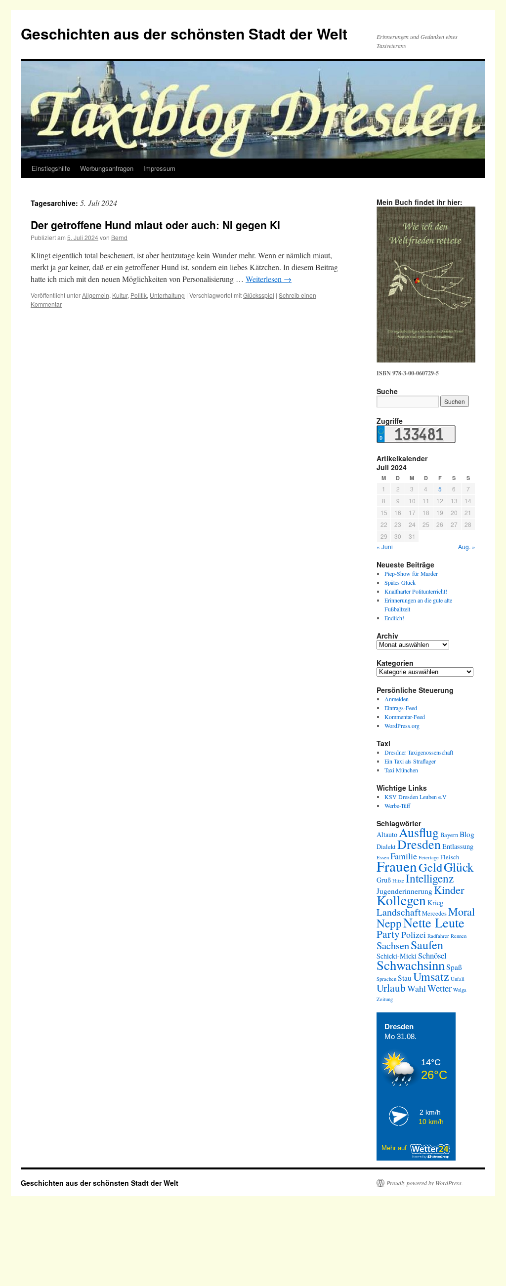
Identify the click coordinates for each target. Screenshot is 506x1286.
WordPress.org (402, 725)
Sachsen (393, 945)
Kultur (119, 295)
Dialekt (386, 847)
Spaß (454, 967)
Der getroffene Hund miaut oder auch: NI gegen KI (155, 224)
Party (388, 933)
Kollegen (401, 900)
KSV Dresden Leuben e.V (415, 797)
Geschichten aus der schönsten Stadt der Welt (184, 33)
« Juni (385, 546)
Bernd (119, 237)
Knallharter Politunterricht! (415, 591)
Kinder (449, 889)
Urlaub (391, 987)
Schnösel (432, 955)
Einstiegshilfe (51, 168)
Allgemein (95, 295)
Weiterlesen (269, 279)
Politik (138, 295)
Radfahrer (438, 935)
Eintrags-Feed (400, 708)
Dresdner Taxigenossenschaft (418, 752)
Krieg (435, 902)
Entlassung (457, 846)
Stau (405, 978)
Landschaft (399, 912)
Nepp (389, 923)
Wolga (459, 989)
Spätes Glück (400, 582)
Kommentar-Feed (404, 717)
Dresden (419, 844)
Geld (430, 867)
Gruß (384, 879)
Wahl (416, 988)
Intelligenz (430, 878)
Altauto (387, 834)
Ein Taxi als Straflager (410, 761)
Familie (403, 856)
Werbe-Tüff (397, 805)
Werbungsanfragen (106, 168)
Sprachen (386, 978)
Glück (459, 866)
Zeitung (385, 999)
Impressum (159, 168)
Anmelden (396, 699)
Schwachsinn (411, 965)
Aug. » (466, 546)
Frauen (397, 866)
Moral (461, 911)
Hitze (398, 880)
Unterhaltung (167, 295)
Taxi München (401, 770)
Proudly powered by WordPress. (424, 1183)
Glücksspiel (258, 295)
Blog (467, 834)
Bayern (449, 835)
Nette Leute (433, 922)
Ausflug (419, 832)
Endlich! (394, 618)
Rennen (458, 935)
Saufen (427, 945)
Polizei (413, 934)
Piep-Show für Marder (411, 573)
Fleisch (449, 857)
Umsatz (431, 976)
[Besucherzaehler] (416, 440)
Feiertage (429, 857)
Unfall (457, 978)
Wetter (439, 988)
